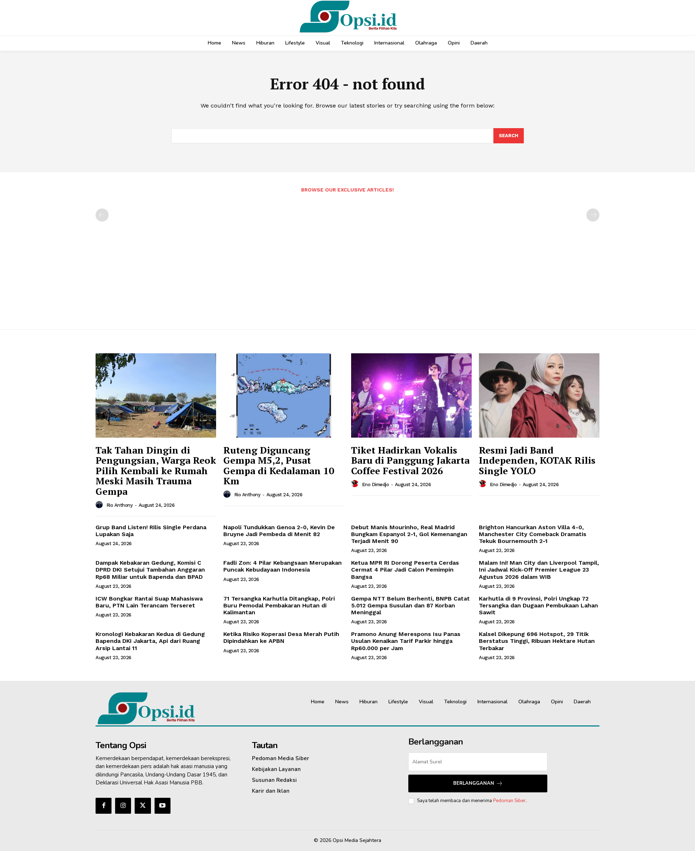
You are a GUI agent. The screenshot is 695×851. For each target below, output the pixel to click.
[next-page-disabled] (592, 215)
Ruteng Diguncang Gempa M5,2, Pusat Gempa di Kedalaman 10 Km (278, 465)
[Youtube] (162, 806)
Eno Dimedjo (375, 484)
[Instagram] (123, 806)
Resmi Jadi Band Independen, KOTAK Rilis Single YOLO (537, 460)
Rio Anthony (119, 505)
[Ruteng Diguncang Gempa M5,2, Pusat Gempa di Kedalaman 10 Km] (283, 395)
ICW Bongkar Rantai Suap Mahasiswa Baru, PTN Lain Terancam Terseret (149, 602)
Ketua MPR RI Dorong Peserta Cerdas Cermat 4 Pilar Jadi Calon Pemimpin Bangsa (405, 569)
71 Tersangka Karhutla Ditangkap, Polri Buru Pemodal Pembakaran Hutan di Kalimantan (279, 605)
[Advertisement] (347, 257)
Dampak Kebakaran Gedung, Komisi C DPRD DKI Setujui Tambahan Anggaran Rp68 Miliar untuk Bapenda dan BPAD (150, 569)
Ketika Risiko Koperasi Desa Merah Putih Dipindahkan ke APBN (281, 637)
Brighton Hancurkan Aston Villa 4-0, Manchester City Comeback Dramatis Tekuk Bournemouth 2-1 (532, 534)
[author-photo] (100, 505)
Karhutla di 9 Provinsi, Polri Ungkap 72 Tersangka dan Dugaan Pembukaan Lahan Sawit (538, 605)
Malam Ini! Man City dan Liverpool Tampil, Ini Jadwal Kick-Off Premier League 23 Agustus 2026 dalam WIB (539, 569)
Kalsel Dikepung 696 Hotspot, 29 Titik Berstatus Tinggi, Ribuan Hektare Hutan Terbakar (537, 641)
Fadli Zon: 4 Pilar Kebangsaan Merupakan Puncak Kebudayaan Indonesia (282, 566)
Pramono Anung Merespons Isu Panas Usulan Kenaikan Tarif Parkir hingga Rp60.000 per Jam (405, 641)
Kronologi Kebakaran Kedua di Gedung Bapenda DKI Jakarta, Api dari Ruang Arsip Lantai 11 (150, 641)
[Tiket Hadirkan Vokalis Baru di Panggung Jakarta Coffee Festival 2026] (411, 395)
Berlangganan (473, 783)
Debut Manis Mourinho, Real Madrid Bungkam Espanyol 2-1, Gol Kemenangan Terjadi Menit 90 (409, 534)
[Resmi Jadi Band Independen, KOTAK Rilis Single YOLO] (539, 395)
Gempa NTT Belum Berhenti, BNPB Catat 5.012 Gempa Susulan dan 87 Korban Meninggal (410, 605)
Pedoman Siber (509, 800)
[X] (143, 806)
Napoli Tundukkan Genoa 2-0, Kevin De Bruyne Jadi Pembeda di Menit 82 (279, 531)
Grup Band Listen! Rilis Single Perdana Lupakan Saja (151, 531)
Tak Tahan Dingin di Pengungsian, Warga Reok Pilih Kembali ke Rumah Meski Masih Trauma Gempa (156, 470)
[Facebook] (103, 806)
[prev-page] (102, 215)
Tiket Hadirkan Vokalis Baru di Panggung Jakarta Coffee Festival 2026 (410, 460)
